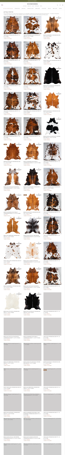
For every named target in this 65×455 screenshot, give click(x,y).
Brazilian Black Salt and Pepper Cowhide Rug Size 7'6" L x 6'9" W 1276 (32, 236)
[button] (62, 5)
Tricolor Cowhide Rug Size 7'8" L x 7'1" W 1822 (12, 111)
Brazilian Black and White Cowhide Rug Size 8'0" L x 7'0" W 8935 (32, 362)
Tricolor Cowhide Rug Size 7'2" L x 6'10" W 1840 (51, 287)
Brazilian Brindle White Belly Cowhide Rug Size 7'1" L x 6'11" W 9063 (32, 337)
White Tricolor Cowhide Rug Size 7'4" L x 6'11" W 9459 (52, 61)
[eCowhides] (32, 4)
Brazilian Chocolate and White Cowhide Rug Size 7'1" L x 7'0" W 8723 (12, 337)
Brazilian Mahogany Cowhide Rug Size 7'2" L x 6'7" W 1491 (32, 187)
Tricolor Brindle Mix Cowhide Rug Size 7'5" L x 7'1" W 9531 (32, 36)
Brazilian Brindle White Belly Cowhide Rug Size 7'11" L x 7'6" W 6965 (12, 213)
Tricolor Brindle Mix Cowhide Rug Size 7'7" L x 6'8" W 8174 (51, 187)
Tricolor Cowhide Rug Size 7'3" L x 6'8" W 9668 (51, 162)
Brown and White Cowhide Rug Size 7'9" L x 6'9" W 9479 (51, 111)
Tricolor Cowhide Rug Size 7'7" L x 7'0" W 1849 (51, 413)
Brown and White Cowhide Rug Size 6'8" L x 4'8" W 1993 (32, 213)
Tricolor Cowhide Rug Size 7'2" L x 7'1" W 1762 (51, 312)
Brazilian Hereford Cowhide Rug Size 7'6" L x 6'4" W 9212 (11, 236)
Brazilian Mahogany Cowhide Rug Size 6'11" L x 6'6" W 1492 (12, 413)
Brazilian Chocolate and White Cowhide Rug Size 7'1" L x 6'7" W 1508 (32, 287)
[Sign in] (60, 5)
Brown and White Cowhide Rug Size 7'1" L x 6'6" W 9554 (51, 362)
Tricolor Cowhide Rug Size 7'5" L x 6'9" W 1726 (12, 61)
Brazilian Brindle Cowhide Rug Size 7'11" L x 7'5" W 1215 (51, 36)
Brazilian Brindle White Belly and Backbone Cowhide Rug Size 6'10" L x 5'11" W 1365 (32, 414)
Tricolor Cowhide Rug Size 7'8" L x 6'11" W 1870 (12, 36)
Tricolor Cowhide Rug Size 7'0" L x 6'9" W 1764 (51, 437)
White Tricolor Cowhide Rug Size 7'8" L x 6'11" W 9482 (12, 388)
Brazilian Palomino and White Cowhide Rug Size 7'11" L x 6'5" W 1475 (32, 261)
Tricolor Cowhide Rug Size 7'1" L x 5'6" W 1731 (51, 236)
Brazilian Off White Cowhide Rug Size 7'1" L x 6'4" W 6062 (12, 312)
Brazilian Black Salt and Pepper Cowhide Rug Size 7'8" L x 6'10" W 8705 (12, 437)
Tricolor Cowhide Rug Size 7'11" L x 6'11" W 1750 (12, 86)
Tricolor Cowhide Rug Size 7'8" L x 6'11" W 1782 (51, 337)
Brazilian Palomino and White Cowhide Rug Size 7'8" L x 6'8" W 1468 (32, 437)
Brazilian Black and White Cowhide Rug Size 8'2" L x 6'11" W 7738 (51, 137)
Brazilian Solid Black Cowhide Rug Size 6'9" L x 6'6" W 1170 (32, 312)
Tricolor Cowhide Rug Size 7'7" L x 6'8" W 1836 (32, 137)
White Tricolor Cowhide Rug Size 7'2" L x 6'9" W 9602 (32, 111)
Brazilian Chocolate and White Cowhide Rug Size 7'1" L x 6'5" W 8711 (12, 187)
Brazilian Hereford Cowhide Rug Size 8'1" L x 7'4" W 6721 (11, 362)
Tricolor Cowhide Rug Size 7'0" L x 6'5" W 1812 (32, 86)
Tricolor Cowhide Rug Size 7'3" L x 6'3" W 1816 (12, 137)
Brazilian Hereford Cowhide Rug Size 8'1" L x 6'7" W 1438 (31, 388)
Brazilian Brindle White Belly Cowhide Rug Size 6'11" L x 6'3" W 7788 (32, 162)
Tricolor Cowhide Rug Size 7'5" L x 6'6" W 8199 (51, 261)
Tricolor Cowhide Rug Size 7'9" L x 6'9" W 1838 (51, 213)
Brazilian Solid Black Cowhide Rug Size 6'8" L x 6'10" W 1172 (51, 86)
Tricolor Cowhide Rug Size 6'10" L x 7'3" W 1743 (51, 388)
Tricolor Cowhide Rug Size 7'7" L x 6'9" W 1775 (32, 61)
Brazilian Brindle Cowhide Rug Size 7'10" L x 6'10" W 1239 (12, 287)
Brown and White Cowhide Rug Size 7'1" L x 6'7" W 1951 (12, 162)
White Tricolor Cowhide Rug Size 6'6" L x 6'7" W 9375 (12, 261)
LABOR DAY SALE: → (32, 0)
